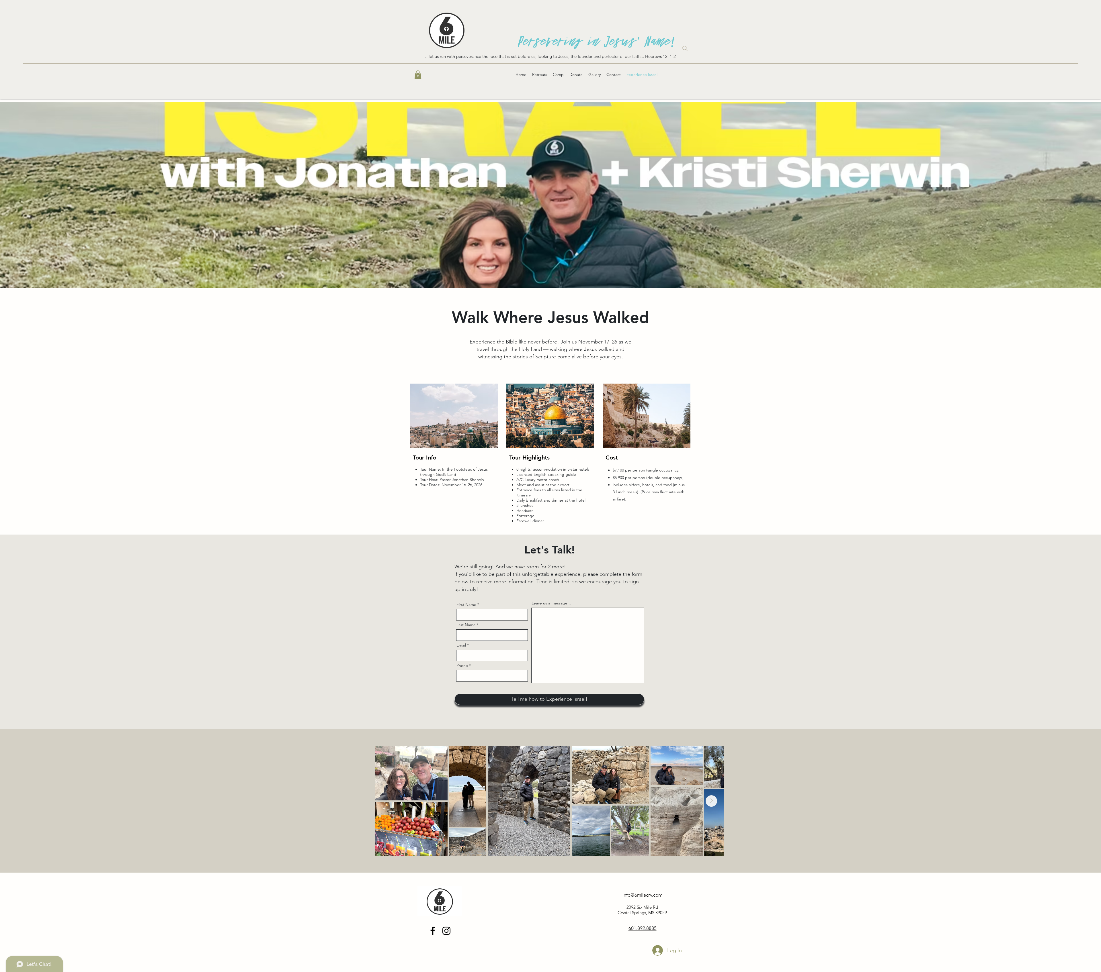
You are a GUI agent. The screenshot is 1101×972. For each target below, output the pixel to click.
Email (461, 645)
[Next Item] (711, 801)
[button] (417, 74)
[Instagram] (446, 930)
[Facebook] (432, 930)
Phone (462, 665)
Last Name (466, 625)
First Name (466, 604)
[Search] (685, 48)
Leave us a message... (551, 603)
